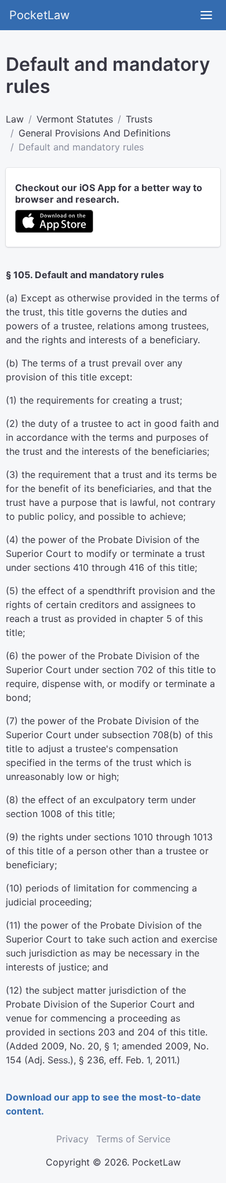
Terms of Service (133, 1139)
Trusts (139, 119)
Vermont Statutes (75, 119)
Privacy (72, 1139)
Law (15, 119)
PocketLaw (39, 15)
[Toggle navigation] (206, 15)
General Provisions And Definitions (94, 133)
